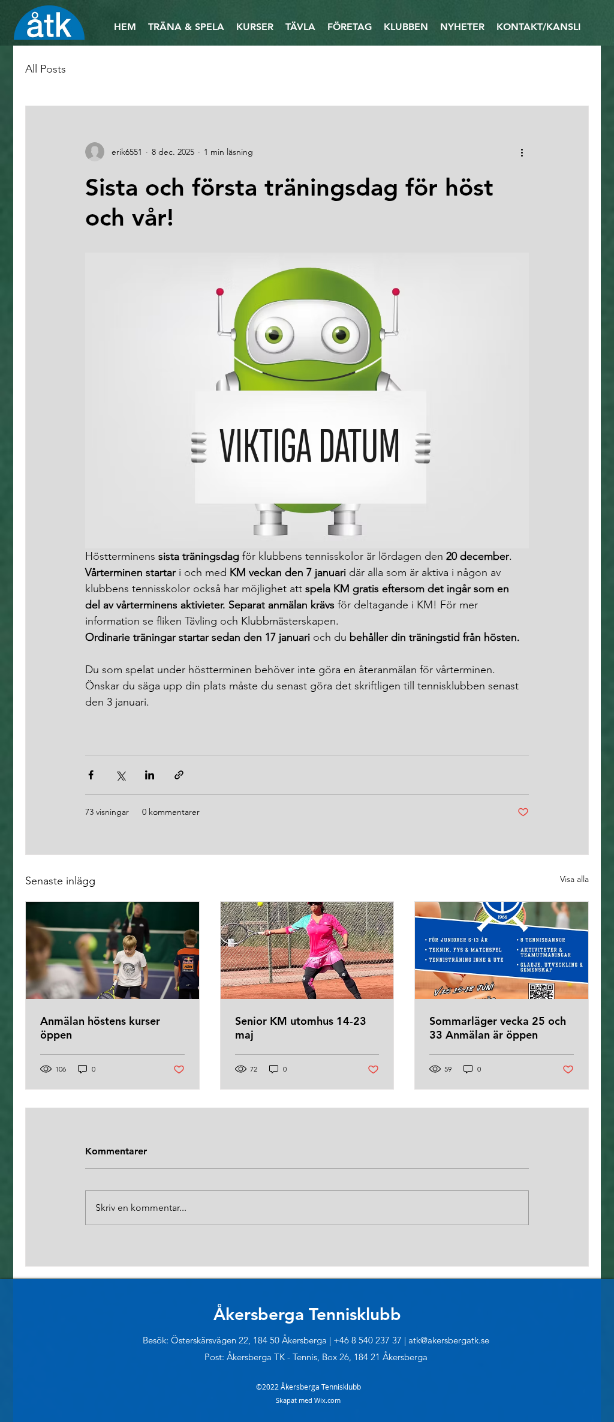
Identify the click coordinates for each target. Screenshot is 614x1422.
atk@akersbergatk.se (448, 1340)
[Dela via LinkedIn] (149, 775)
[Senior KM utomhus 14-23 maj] (307, 950)
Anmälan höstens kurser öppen (100, 1028)
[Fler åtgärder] (521, 152)
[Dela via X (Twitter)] (120, 775)
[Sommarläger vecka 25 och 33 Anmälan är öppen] (501, 950)
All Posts (45, 69)
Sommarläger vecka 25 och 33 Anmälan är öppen (497, 1028)
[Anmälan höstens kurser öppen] (112, 950)
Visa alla (574, 879)
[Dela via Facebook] (91, 775)
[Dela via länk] (179, 775)
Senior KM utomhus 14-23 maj (300, 1028)
